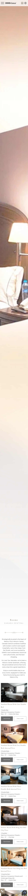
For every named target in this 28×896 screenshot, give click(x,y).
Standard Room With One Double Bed (13, 705)
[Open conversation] (24, 892)
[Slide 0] (11, 700)
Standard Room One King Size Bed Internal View (14, 870)
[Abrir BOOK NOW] (22, 3)
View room (20, 718)
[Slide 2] (17, 700)
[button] (25, 3)
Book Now (7, 718)
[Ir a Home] (10, 3)
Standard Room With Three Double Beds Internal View (11, 788)
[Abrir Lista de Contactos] (2, 891)
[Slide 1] (14, 700)
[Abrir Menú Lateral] (2, 3)
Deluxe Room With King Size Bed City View (13, 829)
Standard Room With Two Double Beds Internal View (13, 747)
